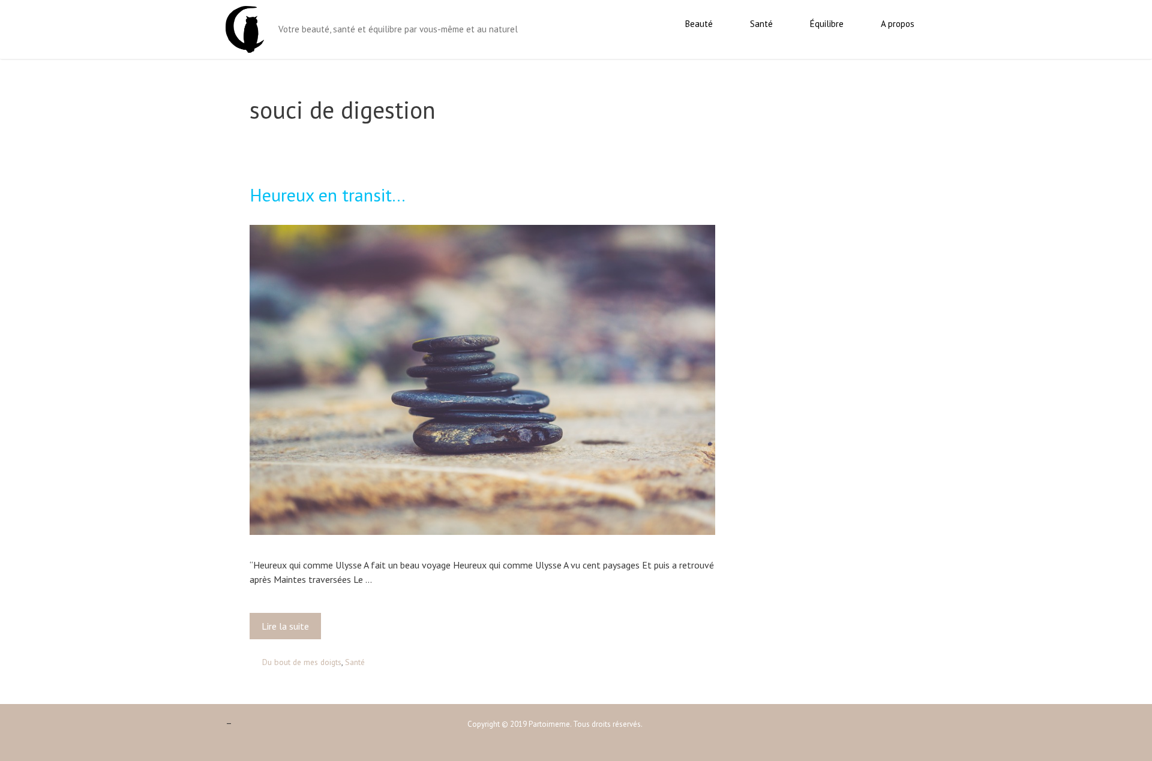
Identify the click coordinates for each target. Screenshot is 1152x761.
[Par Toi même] (245, 28)
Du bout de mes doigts (301, 662)
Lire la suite (289, 629)
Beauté (699, 23)
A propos (897, 23)
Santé (761, 23)
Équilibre (827, 23)
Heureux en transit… (328, 194)
